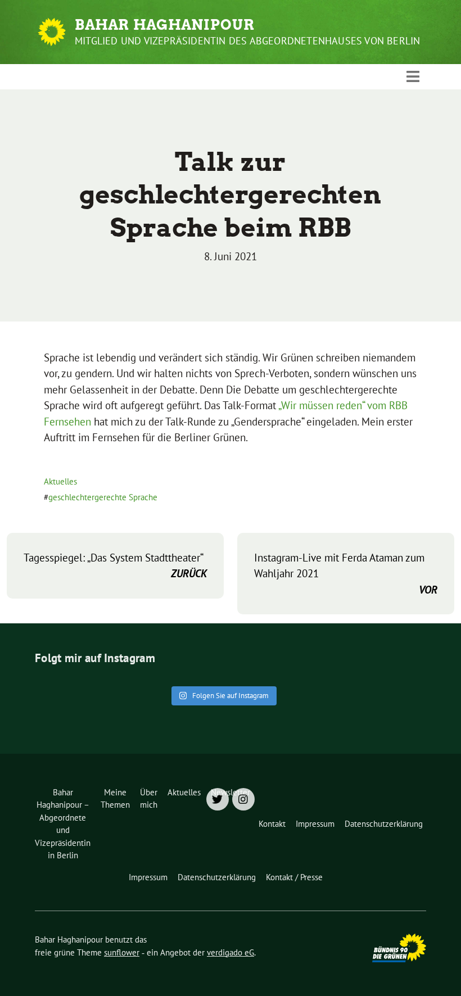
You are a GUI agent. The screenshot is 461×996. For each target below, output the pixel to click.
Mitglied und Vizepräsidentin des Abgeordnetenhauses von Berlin (247, 40)
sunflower (121, 952)
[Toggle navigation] (413, 76)
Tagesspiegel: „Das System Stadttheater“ (115, 566)
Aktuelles (60, 481)
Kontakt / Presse (294, 877)
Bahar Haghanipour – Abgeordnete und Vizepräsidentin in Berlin (63, 824)
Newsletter (230, 792)
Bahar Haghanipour (165, 24)
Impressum (315, 823)
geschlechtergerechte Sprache (102, 497)
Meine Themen (115, 799)
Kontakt (272, 823)
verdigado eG (230, 952)
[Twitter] (217, 799)
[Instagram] (243, 799)
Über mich (148, 799)
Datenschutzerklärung (384, 823)
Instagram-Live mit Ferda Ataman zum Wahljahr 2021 (345, 573)
